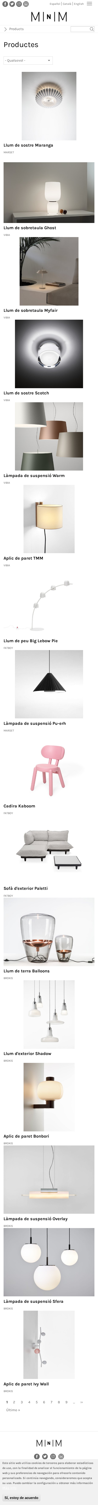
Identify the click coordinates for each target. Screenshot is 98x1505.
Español (55, 3)
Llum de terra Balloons (27, 971)
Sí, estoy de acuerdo (21, 1498)
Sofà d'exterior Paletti (26, 888)
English (79, 3)
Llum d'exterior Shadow (27, 1053)
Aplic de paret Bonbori (26, 1136)
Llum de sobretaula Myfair (31, 310)
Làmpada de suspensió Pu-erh (35, 723)
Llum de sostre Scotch (26, 393)
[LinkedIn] (26, 4)
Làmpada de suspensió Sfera (34, 1301)
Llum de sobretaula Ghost (30, 227)
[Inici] (49, 16)
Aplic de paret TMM (23, 558)
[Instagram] (19, 4)
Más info (9, 1488)
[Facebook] (5, 4)
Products (16, 29)
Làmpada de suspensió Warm (34, 475)
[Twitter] (12, 4)
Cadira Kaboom (19, 806)
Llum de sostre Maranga (28, 145)
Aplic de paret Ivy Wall (26, 1384)
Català (67, 3)
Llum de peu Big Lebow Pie (31, 640)
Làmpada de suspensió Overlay (36, 1218)
